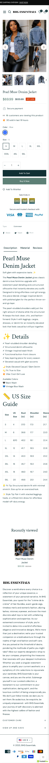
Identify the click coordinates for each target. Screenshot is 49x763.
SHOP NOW (25, 2)
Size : (6, 139)
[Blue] (5, 132)
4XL (15, 154)
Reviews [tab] (37, 248)
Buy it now (24, 181)
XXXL (6, 154)
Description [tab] (10, 248)
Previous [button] (5, 47)
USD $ (25, 740)
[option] (24, 46)
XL (30, 146)
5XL (23, 154)
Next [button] (44, 47)
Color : (8, 127)
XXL (38, 146)
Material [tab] (25, 248)
